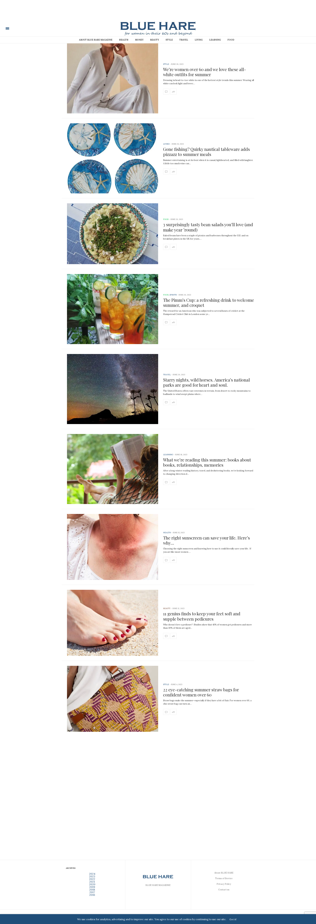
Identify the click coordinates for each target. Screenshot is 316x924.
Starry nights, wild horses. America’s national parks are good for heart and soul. (206, 382)
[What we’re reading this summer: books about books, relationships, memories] (112, 469)
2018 (92, 889)
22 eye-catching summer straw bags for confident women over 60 (201, 692)
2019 (92, 887)
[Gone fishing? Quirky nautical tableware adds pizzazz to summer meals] (112, 158)
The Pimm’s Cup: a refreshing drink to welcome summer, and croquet (208, 302)
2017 (92, 892)
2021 (92, 881)
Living (199, 39)
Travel (183, 39)
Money (139, 39)
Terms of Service (224, 878)
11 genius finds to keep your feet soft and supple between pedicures (201, 616)
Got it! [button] (233, 919)
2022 (92, 879)
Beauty (154, 39)
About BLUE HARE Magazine (95, 39)
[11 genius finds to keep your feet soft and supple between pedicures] (112, 623)
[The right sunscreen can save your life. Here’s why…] (112, 547)
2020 (92, 884)
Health (123, 39)
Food (230, 39)
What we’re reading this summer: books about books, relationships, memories (207, 462)
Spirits (173, 295)
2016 (92, 894)
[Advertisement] (158, 12)
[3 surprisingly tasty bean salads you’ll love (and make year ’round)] (112, 233)
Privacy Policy (224, 884)
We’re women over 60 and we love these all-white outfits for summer (204, 71)
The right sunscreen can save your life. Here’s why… (206, 540)
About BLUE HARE (223, 872)
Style (169, 39)
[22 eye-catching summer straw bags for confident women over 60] (112, 699)
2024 (92, 873)
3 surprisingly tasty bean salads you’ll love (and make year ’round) (208, 227)
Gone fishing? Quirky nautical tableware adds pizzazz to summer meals (206, 151)
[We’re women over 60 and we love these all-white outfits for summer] (112, 78)
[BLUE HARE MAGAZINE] (30, 28)
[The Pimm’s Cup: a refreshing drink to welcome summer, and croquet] (112, 309)
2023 (92, 876)
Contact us (223, 889)
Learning (215, 39)
